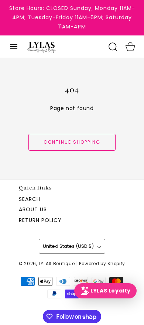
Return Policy (40, 220)
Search (29, 199)
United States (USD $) (68, 246)
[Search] (112, 46)
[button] (14, 46)
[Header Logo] (63, 46)
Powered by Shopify (102, 264)
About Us (33, 209)
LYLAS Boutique (57, 264)
